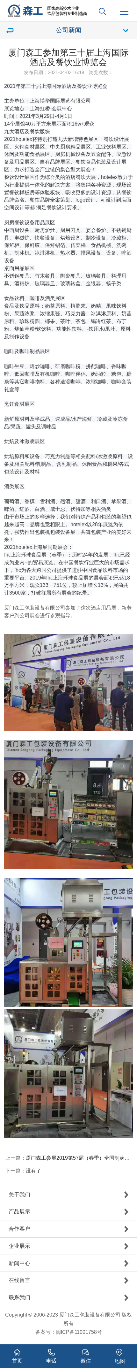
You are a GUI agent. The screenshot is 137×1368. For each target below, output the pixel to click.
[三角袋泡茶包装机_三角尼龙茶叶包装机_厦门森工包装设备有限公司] (70, 8)
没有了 (33, 1170)
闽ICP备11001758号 (79, 1332)
